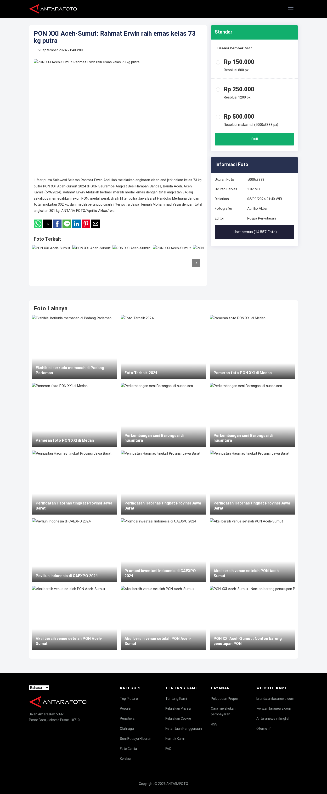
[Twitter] (40, 728)
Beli (254, 139)
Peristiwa (127, 718)
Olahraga (127, 728)
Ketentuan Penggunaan (183, 728)
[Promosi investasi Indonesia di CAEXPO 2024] (163, 550)
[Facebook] (31, 728)
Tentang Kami (176, 699)
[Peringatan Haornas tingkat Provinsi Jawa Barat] (74, 482)
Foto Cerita (128, 749)
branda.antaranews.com (275, 699)
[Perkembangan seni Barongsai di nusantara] (163, 415)
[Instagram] (49, 728)
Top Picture (129, 699)
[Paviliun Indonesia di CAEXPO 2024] (74, 550)
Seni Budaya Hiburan (135, 739)
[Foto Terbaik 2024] (163, 347)
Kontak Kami (175, 739)
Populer (126, 708)
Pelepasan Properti (225, 699)
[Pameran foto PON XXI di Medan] (74, 415)
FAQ (168, 749)
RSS (214, 724)
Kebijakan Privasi (178, 708)
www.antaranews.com (273, 708)
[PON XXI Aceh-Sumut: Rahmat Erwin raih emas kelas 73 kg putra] (51, 260)
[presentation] (196, 263)
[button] (290, 9)
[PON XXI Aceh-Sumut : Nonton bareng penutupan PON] (252, 618)
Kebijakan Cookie (178, 718)
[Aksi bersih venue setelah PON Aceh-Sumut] (74, 618)
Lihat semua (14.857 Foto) (254, 232)
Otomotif (263, 728)
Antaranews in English (273, 718)
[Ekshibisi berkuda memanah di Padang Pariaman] (74, 347)
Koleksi (125, 758)
